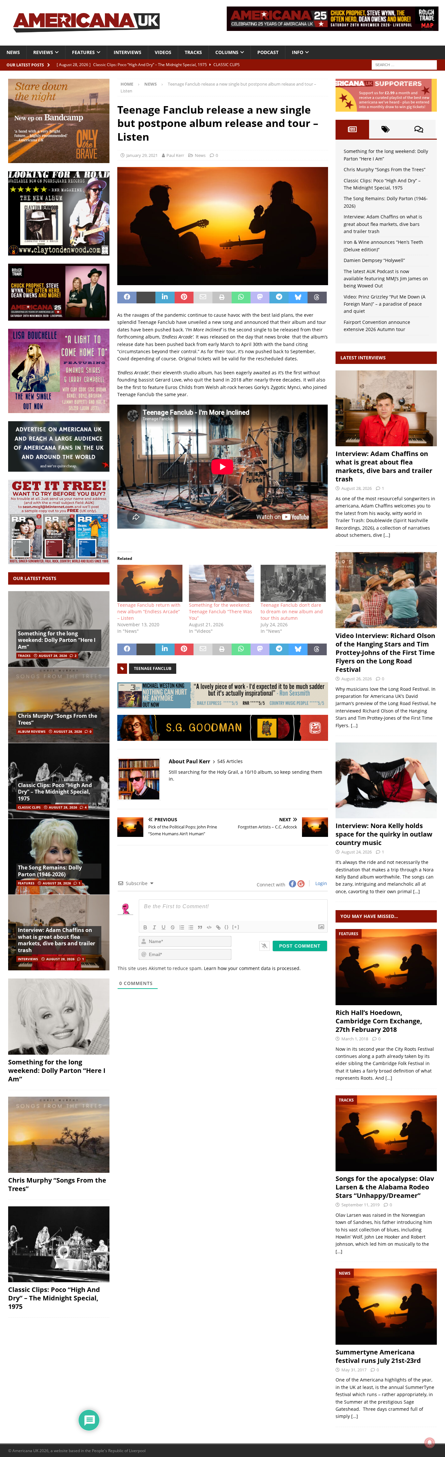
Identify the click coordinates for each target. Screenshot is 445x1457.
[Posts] (352, 129)
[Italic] (154, 927)
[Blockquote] (200, 927)
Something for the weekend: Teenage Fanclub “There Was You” (220, 611)
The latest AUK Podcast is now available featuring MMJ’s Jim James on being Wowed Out (386, 278)
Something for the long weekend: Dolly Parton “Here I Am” (56, 640)
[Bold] (145, 927)
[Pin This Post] (184, 297)
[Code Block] (209, 927)
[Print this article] (221, 297)
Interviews (127, 52)
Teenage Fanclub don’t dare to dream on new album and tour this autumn (292, 611)
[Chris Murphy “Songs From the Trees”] (58, 705)
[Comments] (419, 129)
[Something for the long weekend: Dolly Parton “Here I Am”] (58, 1016)
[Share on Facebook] (126, 297)
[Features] (386, 967)
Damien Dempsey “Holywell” (374, 260)
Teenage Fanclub (152, 668)
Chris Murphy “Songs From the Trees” (57, 719)
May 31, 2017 (353, 1370)
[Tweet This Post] (145, 297)
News (13, 52)
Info (297, 52)
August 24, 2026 (356, 852)
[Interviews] (386, 408)
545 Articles (230, 761)
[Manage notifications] (429, 1442)
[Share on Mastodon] (260, 297)
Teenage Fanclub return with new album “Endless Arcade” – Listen (148, 611)
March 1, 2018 (354, 1039)
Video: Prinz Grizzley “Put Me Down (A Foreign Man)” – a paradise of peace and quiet (384, 304)
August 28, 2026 (53, 655)
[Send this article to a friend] (203, 297)
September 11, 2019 (360, 1205)
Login (320, 883)
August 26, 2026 (356, 679)
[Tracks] (386, 1133)
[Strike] (172, 927)
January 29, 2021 (142, 155)
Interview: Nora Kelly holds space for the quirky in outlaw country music (384, 834)
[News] (386, 1306)
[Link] (218, 927)
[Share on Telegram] (278, 297)
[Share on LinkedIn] (164, 297)
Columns (226, 52)
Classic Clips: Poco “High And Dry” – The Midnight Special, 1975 (55, 792)
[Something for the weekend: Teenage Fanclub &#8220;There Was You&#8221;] (221, 583)
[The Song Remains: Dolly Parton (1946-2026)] (58, 857)
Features (83, 52)
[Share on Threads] (317, 297)
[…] (386, 535)
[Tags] (385, 129)
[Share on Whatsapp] (241, 297)
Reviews (43, 52)
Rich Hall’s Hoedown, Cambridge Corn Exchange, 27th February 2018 (379, 1021)
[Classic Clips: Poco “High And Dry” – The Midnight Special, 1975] (58, 1244)
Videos (163, 52)
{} (226, 926)
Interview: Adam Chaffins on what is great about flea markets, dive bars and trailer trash (56, 940)
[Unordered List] (190, 927)
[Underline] (163, 927)
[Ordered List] (181, 927)
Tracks (193, 52)
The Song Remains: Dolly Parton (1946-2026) (50, 871)
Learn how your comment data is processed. (252, 968)
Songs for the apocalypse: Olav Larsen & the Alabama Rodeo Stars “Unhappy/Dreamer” (385, 1187)
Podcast (268, 52)
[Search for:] (404, 64)
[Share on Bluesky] (298, 297)
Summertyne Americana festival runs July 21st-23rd (378, 1356)
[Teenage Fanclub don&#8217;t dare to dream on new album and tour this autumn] (293, 583)
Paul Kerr (175, 155)
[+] (235, 926)
